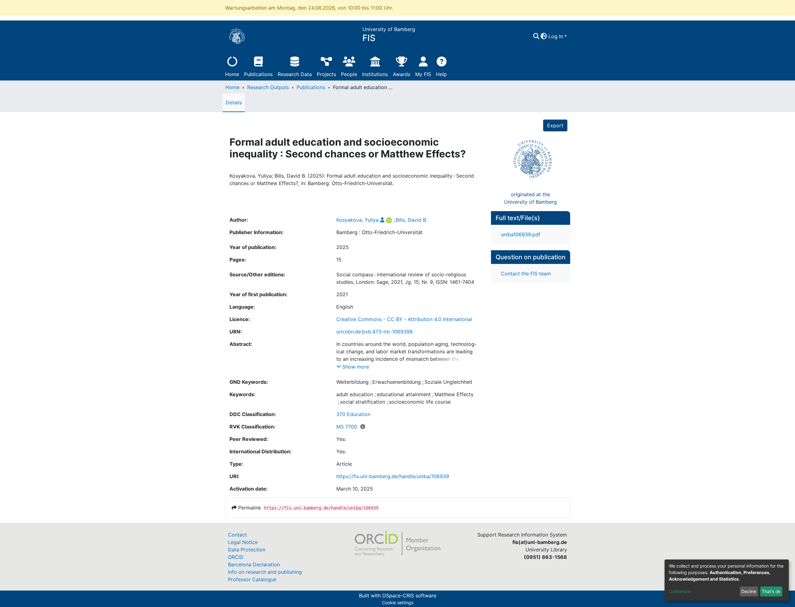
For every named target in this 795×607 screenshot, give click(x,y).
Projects (326, 74)
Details (234, 102)
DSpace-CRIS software (409, 595)
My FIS (423, 74)
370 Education (353, 414)
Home (232, 74)
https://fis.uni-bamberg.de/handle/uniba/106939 (392, 476)
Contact (237, 535)
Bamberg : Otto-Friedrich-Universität (379, 232)
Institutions (375, 74)
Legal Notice (243, 542)
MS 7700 (346, 427)
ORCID (235, 557)
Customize (679, 591)
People (349, 74)
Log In (555, 36)
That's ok (771, 591)
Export (555, 125)
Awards (401, 74)
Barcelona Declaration (254, 564)
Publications (258, 74)
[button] (544, 36)
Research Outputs (268, 87)
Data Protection (246, 549)
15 (339, 259)
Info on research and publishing (265, 572)
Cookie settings (397, 602)
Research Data (295, 74)
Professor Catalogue (252, 579)
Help (441, 74)
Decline (748, 591)
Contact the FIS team (526, 273)
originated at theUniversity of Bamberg (530, 198)
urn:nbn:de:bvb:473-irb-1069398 (374, 331)
